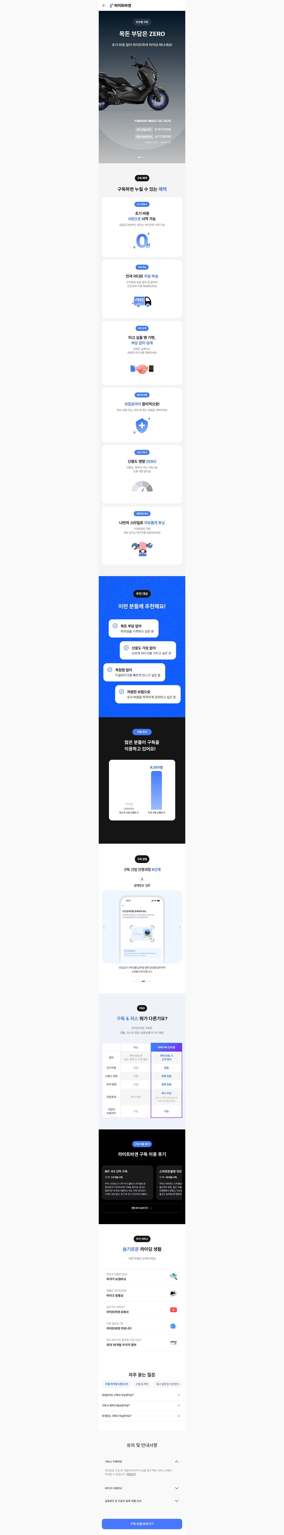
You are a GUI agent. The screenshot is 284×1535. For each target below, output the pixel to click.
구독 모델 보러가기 (142, 1524)
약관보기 (131, 1474)
